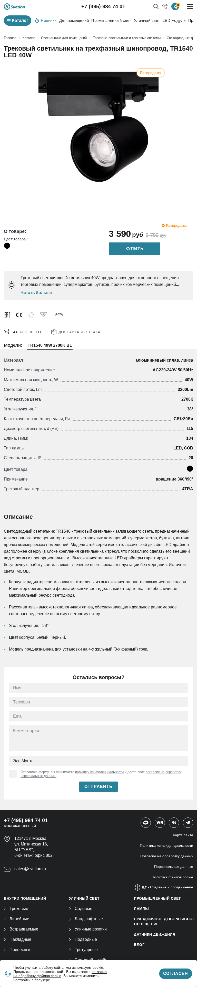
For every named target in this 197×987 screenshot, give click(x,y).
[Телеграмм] (188, 822)
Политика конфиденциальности (166, 845)
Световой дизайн (91, 960)
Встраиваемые (23, 929)
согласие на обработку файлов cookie (60, 974)
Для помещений (74, 20)
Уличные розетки (91, 929)
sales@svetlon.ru (30, 869)
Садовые (83, 908)
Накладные (20, 939)
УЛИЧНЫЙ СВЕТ (84, 898)
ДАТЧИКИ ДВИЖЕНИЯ (154, 934)
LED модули (174, 20)
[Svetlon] (14, 6)
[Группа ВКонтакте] (174, 822)
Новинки (49, 20)
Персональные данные (173, 866)
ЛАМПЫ (141, 909)
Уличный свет (147, 20)
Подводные (86, 939)
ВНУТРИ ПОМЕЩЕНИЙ (25, 898)
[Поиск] (156, 6)
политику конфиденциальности (99, 772)
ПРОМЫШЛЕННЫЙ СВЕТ (157, 898)
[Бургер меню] (190, 6)
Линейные (19, 919)
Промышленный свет (111, 20)
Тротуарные (86, 949)
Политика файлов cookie (172, 877)
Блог (139, 945)
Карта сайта (183, 835)
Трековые (18, 908)
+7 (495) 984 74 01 (103, 6)
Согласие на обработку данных (166, 856)
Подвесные (20, 949)
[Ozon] (146, 822)
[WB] (160, 822)
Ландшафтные (89, 919)
